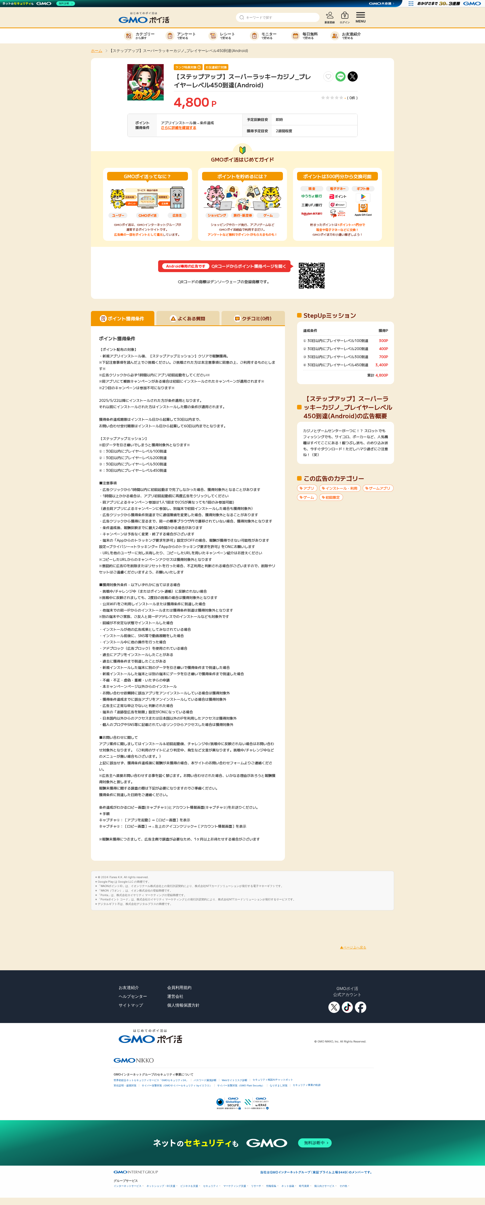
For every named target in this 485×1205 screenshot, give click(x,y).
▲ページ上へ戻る (353, 947)
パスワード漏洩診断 (205, 1080)
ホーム (96, 50)
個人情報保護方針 (183, 1005)
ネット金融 (287, 1186)
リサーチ (256, 1186)
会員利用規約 (179, 987)
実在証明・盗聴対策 (125, 1085)
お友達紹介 (129, 987)
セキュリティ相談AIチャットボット (273, 1079)
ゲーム (308, 497)
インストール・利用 (341, 488)
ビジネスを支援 (189, 1186)
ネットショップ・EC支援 (161, 1186)
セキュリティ (210, 1186)
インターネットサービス (127, 1186)
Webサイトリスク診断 (234, 1080)
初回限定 (333, 497)
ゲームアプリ (379, 488)
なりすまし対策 (278, 1085)
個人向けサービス (324, 1186)
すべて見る (345, 454)
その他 (343, 1186)
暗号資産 (304, 1186)
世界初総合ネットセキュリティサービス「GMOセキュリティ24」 (151, 1080)
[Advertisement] (92, 921)
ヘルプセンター (133, 996)
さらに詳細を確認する (178, 127)
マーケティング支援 (234, 1186)
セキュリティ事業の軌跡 (307, 1085)
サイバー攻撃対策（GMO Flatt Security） (240, 1085)
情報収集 (271, 1186)
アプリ (308, 488)
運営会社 (175, 996)
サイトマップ (131, 1005)
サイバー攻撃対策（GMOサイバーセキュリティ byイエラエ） (177, 1085)
